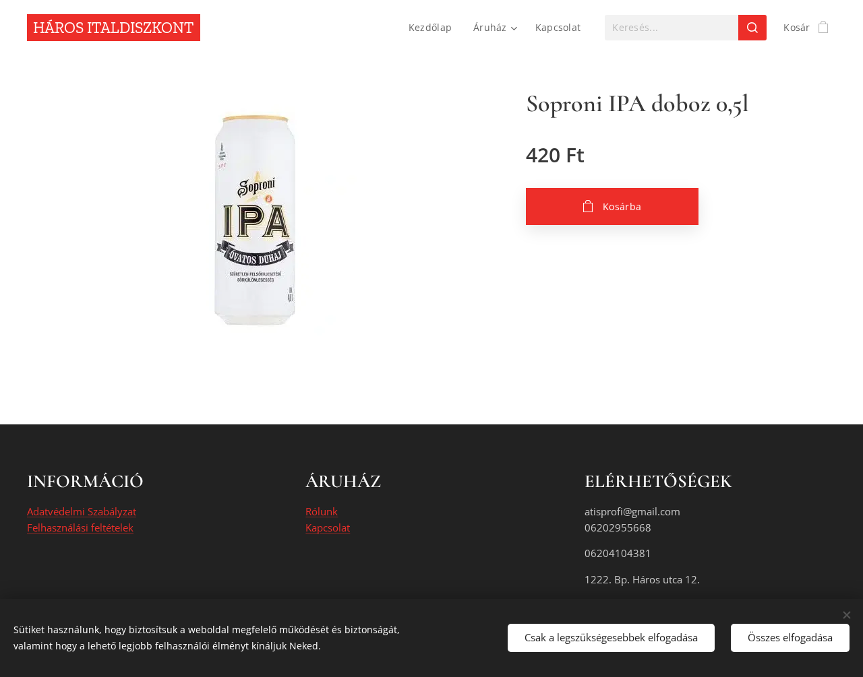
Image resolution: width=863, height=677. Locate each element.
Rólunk (321, 511)
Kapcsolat (327, 527)
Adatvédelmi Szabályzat (81, 511)
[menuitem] (434, 27)
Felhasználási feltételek (80, 527)
